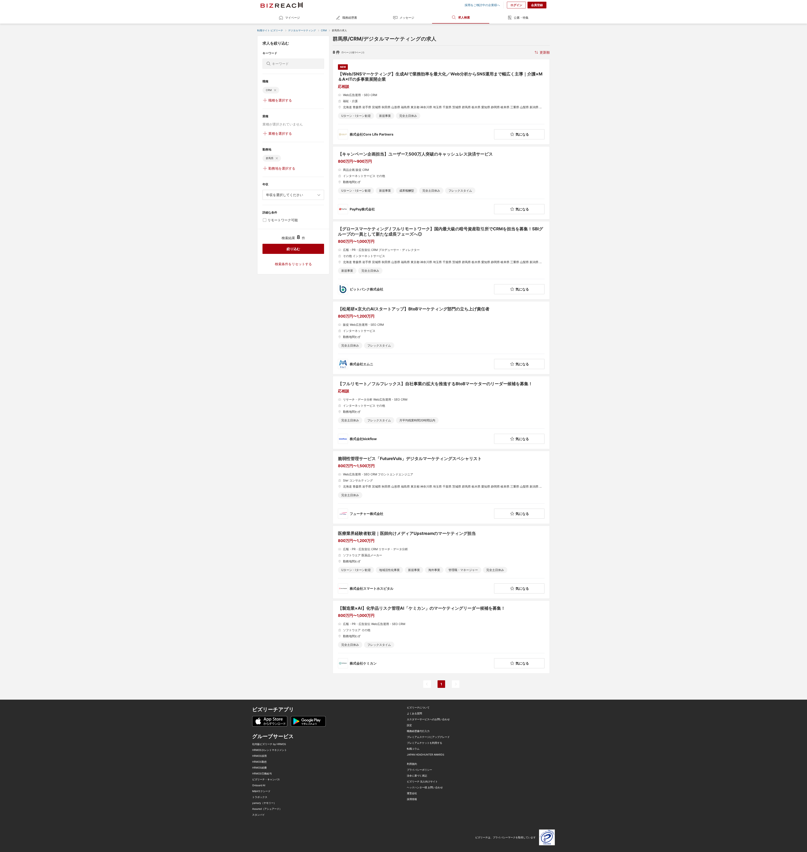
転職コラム (413, 749)
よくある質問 (414, 713)
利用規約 (412, 764)
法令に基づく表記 (417, 775)
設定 (409, 725)
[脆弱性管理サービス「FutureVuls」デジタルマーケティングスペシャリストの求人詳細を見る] (441, 487)
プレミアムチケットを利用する (424, 743)
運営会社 (412, 793)
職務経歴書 (349, 17)
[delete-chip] (275, 90)
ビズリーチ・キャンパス (266, 779)
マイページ (292, 17)
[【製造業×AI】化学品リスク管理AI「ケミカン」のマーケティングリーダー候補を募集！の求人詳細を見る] (441, 637)
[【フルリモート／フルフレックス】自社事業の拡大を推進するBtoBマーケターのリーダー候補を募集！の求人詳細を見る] (441, 412)
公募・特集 (521, 17)
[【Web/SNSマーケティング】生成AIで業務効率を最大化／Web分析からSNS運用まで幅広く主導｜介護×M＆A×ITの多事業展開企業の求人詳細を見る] (441, 101)
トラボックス (259, 797)
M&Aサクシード (261, 791)
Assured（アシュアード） (267, 809)
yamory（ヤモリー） (264, 803)
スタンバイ (258, 815)
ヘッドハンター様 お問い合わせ (425, 787)
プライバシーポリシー (419, 770)
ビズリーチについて (418, 707)
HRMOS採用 (259, 756)
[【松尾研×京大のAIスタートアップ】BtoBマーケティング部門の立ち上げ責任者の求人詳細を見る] (441, 337)
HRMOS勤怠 (259, 762)
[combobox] (293, 195)
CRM (324, 30)
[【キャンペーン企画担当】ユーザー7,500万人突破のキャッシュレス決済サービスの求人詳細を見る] (441, 182)
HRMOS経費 (259, 767)
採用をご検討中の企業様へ (482, 5)
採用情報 (412, 799)
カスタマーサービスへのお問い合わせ (428, 719)
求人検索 (464, 17)
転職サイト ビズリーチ (270, 30)
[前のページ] (427, 684)
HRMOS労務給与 (262, 773)
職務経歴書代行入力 (418, 731)
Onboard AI (258, 785)
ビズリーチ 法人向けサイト (422, 781)
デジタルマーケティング (302, 30)
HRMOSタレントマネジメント (269, 750)
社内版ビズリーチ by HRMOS (269, 744)
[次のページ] (455, 684)
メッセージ (407, 17)
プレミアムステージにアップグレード (428, 737)
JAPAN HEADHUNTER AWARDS (425, 754)
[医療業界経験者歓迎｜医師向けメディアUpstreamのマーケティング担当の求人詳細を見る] (441, 562)
